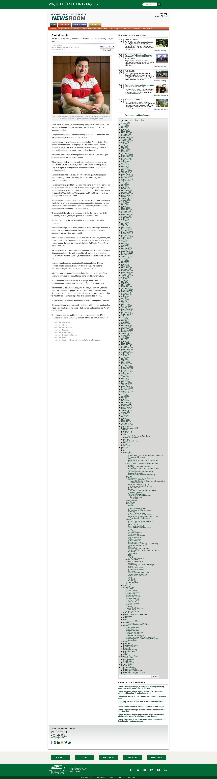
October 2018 (126, 274)
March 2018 (125, 285)
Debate (125, 618)
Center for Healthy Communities (139, 528)
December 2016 (127, 309)
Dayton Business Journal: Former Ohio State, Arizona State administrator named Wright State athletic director (141, 715)
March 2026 (125, 131)
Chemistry (131, 571)
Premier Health (126, 664)
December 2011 (127, 406)
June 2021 (125, 222)
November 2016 (127, 311)
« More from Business (61, 330)
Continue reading (161, 50)
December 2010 (127, 425)
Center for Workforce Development (135, 614)
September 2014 (127, 353)
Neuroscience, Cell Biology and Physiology (143, 544)
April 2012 (125, 399)
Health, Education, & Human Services (139, 478)
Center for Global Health (136, 526)
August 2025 (125, 142)
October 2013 (126, 370)
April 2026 (125, 129)
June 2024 (125, 165)
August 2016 (125, 316)
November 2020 (127, 234)
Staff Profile (127, 661)
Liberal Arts (127, 28)
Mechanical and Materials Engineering (141, 475)
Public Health (132, 553)
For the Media (79, 24)
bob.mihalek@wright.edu (60, 47)
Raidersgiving (130, 605)
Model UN (131, 512)
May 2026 (124, 128)
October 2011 (126, 409)
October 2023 (126, 177)
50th (124, 451)
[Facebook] (52, 742)
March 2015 (125, 343)
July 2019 (124, 259)
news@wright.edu (57, 738)
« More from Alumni (60, 325)
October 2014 (126, 351)
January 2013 (126, 385)
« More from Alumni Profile (63, 327)
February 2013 (126, 383)
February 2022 (126, 210)
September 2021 (127, 218)
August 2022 (125, 200)
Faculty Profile (128, 659)
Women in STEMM (132, 611)
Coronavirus (127, 616)
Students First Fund (132, 621)
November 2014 (127, 349)
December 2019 (127, 251)
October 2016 (126, 312)
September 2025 (127, 140)
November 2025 (127, 137)
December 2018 (127, 271)
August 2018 (125, 277)
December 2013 (127, 367)
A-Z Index (60, 758)
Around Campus (129, 587)
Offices (126, 626)
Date (131, 120)
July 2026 (124, 124)
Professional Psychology (137, 494)
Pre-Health (131, 579)
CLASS (130, 507)
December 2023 (127, 174)
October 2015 (126, 332)
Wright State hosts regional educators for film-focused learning (139, 86)
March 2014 (125, 362)
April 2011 (124, 418)
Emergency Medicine (135, 532)
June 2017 (125, 300)
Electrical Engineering (135, 473)
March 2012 (125, 401)
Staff (125, 444)
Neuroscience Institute (136, 542)
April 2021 (125, 226)
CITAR (130, 529)
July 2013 (124, 375)
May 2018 (124, 282)
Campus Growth (131, 590)
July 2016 (124, 317)
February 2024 (126, 171)
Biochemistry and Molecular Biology (141, 521)
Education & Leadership (136, 480)
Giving (125, 619)
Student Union (130, 610)
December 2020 (127, 232)
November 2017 (127, 291)
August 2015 (125, 335)
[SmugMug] (62, 742)
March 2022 (125, 208)
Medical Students (134, 541)
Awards (126, 434)
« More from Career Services (63, 332)
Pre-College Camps (132, 603)
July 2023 (124, 182)
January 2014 (126, 365)
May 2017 (124, 301)
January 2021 (126, 230)
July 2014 (124, 356)
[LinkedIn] (58, 742)
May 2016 (124, 320)
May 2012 (124, 398)
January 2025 (126, 153)
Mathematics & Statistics (137, 576)
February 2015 (126, 345)
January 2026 (126, 134)
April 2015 (125, 341)
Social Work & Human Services (139, 496)
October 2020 (126, 235)
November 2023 (127, 176)
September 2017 (127, 295)
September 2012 (127, 391)
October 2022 (126, 197)
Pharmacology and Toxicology (138, 549)
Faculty (126, 439)
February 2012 (126, 402)
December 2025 (127, 136)
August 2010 (125, 426)
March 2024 (125, 169)
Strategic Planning (130, 650)
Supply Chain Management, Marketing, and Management (143, 461)
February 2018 (126, 287)
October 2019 (126, 255)
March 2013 (125, 381)
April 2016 (125, 322)
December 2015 (127, 328)
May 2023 (124, 186)
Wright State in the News (130, 674)
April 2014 (125, 361)
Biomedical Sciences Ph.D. (138, 569)
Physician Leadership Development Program (144, 550)
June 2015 (125, 338)
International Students (133, 597)
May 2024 (124, 166)
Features (126, 442)
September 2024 (127, 160)
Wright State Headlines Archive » (137, 115)
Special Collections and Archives (137, 624)
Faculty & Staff (126, 433)
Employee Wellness (130, 438)
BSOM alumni (133, 524)
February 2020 (126, 248)
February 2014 (126, 364)
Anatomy (131, 563)
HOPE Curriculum (134, 488)
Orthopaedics (132, 547)
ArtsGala (131, 505)
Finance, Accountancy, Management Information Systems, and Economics (145, 456)
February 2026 (126, 132)
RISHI (130, 555)
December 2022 (127, 194)
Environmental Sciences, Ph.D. (139, 574)
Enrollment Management (134, 632)
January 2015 (126, 346)
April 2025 (125, 148)
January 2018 (126, 288)
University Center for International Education (141, 638)
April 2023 (125, 187)
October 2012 (126, 390)
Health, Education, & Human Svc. (95, 28)
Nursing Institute (136, 492)
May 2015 (124, 340)
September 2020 (127, 237)
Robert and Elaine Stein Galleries (140, 515)
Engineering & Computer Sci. (69, 28)
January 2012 (126, 404)
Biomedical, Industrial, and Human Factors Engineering (143, 469)
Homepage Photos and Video (134, 672)
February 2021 (126, 229)
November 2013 (127, 369)
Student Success (131, 582)
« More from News (60, 337)
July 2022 (124, 202)
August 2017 (125, 296)
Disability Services (132, 630)
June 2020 (125, 242)
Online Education (131, 560)
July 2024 (124, 163)
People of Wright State (129, 656)
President (126, 643)
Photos (125, 642)
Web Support (132, 777)
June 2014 (125, 357)
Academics (64, 24)
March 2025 (125, 150)
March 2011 (125, 420)
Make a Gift (156, 758)
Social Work (134, 499)
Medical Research (134, 537)
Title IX (121, 777)
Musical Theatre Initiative (137, 513)
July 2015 (124, 337)
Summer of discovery (133, 99)
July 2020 (124, 240)
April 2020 (125, 245)
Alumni (125, 585)
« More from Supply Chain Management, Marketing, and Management (77, 340)
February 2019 (126, 267)
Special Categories (128, 667)
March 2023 (125, 189)
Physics (130, 577)
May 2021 (124, 224)
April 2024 (125, 168)
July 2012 (124, 394)
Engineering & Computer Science (137, 467)
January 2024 (126, 173)
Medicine (136, 28)
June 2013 (125, 377)
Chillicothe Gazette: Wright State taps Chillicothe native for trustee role (141, 702)
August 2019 (125, 258)
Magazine (124, 447)
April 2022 (125, 206)
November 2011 (127, 407)
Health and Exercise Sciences (139, 484)
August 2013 (125, 373)
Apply (84, 758)
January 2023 (126, 192)
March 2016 (125, 324)
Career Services (131, 629)
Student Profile (128, 663)
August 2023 (125, 181)
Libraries (126, 622)
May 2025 (124, 147)
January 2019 (126, 269)
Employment (133, 758)
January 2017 (126, 308)
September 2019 (127, 256)
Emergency (108, 758)
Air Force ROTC (133, 600)
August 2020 (125, 238)
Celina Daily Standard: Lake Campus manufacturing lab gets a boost (142, 697)
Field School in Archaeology (140, 518)
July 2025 (124, 144)
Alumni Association (132, 627)
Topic (137, 120)
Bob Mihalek (58, 45)
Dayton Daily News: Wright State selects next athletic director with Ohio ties (141, 710)
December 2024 (127, 155)
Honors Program (131, 500)
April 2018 (125, 283)
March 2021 (125, 227)
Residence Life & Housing (134, 635)
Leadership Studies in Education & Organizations (147, 481)
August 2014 (125, 354)
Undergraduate (130, 584)
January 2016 (126, 327)
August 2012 (125, 393)
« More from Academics (62, 322)
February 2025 (126, 152)
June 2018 (125, 280)
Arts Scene (129, 589)
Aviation (130, 465)
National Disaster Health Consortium (143, 491)
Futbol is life (130, 71)
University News (129, 651)
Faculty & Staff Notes (131, 441)
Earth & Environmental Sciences (139, 573)
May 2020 (124, 243)
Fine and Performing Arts (137, 508)
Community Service (132, 595)
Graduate (128, 476)
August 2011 (125, 412)
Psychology (132, 581)
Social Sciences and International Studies (143, 516)
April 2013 (125, 380)
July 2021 (124, 221)
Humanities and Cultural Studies (139, 510)
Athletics (124, 430)
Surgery (130, 557)
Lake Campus (115, 28)
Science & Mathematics (134, 561)
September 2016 (127, 314)
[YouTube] (69, 742)
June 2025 (125, 145)
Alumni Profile (128, 658)
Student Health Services (134, 608)
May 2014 (124, 359)
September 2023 (127, 179)
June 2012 (125, 396)
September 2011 (127, 410)
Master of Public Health (136, 536)
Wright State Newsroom (69, 17)
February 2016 (126, 325)
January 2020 (126, 250)
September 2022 (127, 198)
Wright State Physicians (136, 558)
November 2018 (127, 272)
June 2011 (125, 415)
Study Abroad (132, 640)
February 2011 (126, 422)
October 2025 (126, 139)
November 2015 (127, 330)
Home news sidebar (130, 669)
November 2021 (127, 214)
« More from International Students (65, 335)
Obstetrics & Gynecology (137, 545)
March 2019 (125, 266)
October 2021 (126, 216)
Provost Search (129, 646)
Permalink (107, 50)
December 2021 (127, 213)
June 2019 (125, 261)
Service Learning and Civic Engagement (140, 637)
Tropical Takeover (132, 39)
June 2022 (125, 203)
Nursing (130, 489)
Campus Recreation (132, 592)
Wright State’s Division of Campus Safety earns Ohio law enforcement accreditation (138, 56)
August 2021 (125, 219)
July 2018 (124, 279)
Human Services (136, 497)
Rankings (128, 606)
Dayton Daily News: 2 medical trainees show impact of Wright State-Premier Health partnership (142, 720)
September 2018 (127, 275)
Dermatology (132, 531)
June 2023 (125, 184)
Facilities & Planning (132, 634)
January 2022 (126, 211)
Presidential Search (130, 645)
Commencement (131, 593)
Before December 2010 (129, 428)
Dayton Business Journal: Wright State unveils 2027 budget (141, 706)
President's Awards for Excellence (137, 436)
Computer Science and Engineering (140, 471)
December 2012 (127, 386)
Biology (130, 566)
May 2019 (124, 263)
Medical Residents (134, 539)
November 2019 (127, 253)
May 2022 (124, 205)
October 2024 (126, 158)
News (53, 24)
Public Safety (126, 666)
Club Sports (127, 431)
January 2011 (126, 423)
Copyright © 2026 (86, 777)
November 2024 (127, 157)
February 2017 (126, 306)
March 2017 (125, 304)
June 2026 (125, 126)
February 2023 (126, 190)
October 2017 (126, 293)
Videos (125, 653)
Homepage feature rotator (132, 671)
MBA (129, 459)
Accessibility (101, 777)
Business (52, 28)
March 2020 (125, 247)
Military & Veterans (132, 598)
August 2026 (125, 123)
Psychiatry (131, 552)
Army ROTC (132, 602)
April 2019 (125, 264)
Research (126, 648)
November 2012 (127, 388)
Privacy (112, 777)
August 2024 (125, 161)
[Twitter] (65, 742)
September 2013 (127, 372)
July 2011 (124, 414)
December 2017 (127, 290)
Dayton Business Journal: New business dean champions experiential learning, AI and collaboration (140, 692)
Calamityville (128, 613)
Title (142, 120)
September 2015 (127, 333)
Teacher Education (136, 483)
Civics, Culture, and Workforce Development (141, 463)
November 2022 (127, 195)
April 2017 (125, 303)
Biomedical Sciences (135, 523)
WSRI (125, 654)
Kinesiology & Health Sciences (141, 486)
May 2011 (124, 417)
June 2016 (125, 319)
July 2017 (124, 298)
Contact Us (95, 24)
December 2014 (127, 348)
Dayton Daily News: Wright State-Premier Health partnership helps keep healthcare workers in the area (141, 687)
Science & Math (148, 28)
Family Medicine (134, 534)
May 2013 (124, 378)
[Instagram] (55, 742)
